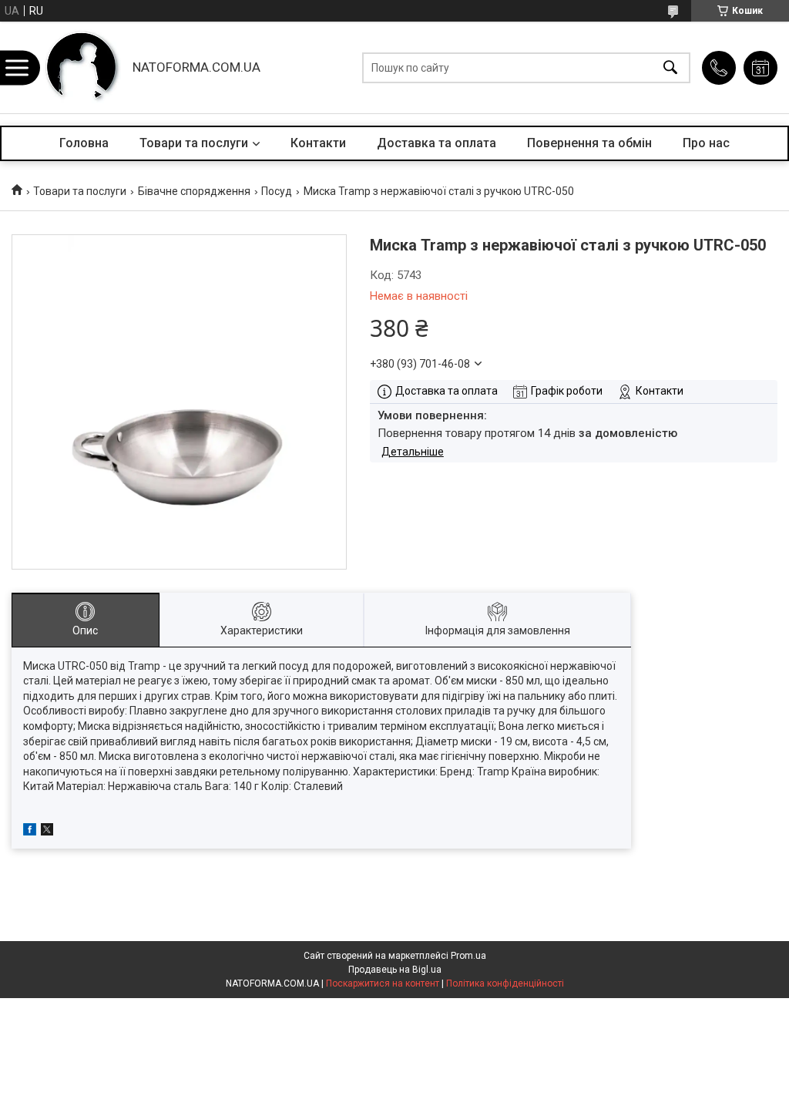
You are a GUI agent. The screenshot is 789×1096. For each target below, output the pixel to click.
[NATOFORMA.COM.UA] (81, 67)
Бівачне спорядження (194, 191)
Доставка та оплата (436, 143)
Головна (84, 143)
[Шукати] (670, 67)
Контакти (318, 143)
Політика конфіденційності (505, 983)
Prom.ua (468, 955)
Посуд (276, 191)
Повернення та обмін (589, 143)
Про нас (706, 143)
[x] (47, 831)
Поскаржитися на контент (382, 983)
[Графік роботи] (760, 68)
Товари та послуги (193, 143)
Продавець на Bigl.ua (395, 969)
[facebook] (29, 831)
